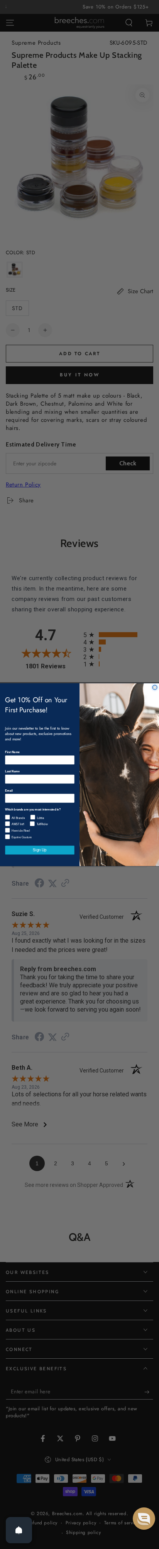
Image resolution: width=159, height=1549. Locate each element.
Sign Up (39, 850)
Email (8, 790)
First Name (12, 752)
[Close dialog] (154, 687)
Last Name (12, 771)
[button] (144, 1518)
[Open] (19, 1530)
